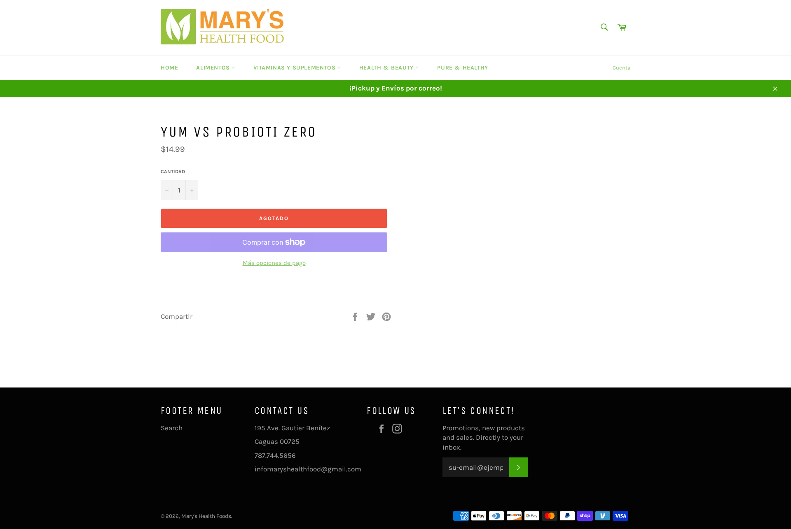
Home (169, 67)
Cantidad (173, 171)
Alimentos (214, 67)
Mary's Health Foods (206, 516)
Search (172, 428)
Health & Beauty (387, 67)
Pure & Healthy (462, 67)
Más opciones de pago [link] (274, 263)
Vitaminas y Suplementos (295, 67)
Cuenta (621, 68)
